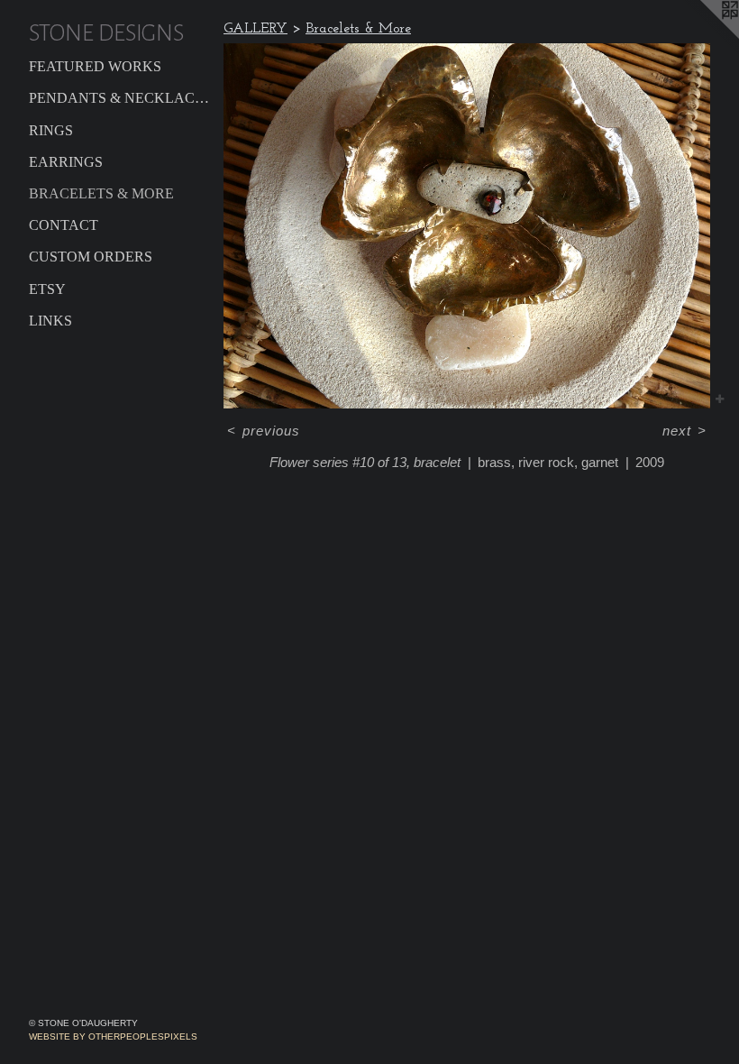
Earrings (66, 162)
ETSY (47, 289)
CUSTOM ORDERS (90, 256)
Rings (51, 130)
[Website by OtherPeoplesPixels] (703, 36)
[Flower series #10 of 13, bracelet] (467, 225)
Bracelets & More (101, 193)
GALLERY (255, 29)
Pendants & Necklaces (119, 97)
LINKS (50, 320)
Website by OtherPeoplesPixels (113, 1036)
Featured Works (95, 66)
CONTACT (63, 225)
